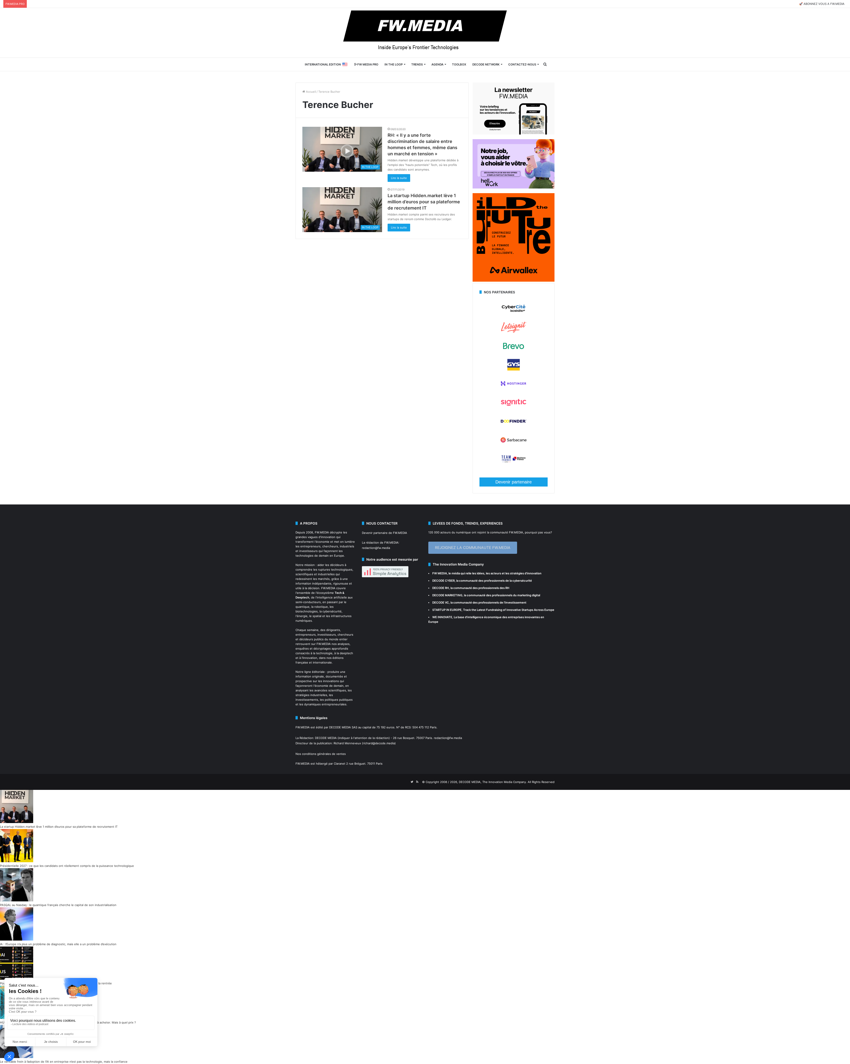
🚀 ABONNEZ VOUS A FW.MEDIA (821, 4)
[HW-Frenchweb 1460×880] (513, 187)
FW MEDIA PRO (367, 64)
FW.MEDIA (322, 532)
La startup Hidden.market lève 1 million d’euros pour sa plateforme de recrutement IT (424, 202)
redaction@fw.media (376, 548)
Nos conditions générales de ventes (321, 754)
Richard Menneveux (347, 743)
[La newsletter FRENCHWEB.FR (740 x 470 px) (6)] (513, 133)
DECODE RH (440, 588)
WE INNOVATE (442, 617)
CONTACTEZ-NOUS (522, 64)
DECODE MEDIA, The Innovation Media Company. (493, 782)
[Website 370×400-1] (513, 280)
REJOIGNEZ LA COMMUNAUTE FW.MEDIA (472, 547)
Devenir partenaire (513, 481)
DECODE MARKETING (447, 595)
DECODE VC (440, 602)
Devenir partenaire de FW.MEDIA (384, 533)
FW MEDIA (439, 573)
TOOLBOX (459, 64)
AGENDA (437, 64)
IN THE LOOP (393, 64)
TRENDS (417, 64)
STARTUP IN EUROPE (447, 610)
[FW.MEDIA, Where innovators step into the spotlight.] (425, 32)
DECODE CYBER (443, 580)
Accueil (310, 91)
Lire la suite (399, 178)
